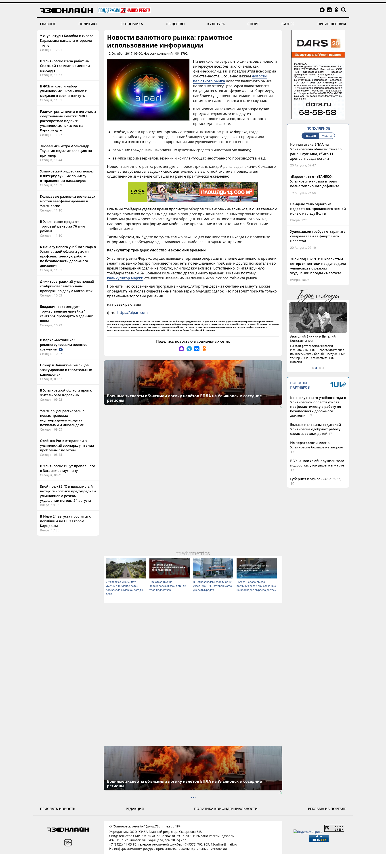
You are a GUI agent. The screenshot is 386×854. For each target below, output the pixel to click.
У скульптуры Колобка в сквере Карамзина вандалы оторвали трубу (67, 40)
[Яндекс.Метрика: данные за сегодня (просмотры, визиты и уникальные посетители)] (308, 831)
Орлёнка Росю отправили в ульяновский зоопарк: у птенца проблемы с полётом (67, 445)
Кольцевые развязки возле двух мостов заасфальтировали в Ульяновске (67, 201)
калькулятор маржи (125, 278)
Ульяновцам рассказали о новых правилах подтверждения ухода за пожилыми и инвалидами (62, 417)
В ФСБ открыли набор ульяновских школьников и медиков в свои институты (63, 91)
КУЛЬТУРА (216, 24)
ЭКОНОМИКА (131, 24)
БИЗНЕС (288, 24)
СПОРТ (253, 24)
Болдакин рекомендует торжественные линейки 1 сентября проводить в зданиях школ (66, 313)
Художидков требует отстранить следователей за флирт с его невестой (318, 236)
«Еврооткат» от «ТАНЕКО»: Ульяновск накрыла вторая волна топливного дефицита (314, 181)
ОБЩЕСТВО (175, 24)
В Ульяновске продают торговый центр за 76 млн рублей (62, 226)
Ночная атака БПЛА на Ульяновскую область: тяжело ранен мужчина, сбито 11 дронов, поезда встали (316, 151)
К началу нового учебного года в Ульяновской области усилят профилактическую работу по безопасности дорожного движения (68, 256)
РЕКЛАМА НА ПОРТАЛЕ (327, 808)
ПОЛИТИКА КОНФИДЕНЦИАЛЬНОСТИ (226, 808)
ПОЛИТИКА (88, 24)
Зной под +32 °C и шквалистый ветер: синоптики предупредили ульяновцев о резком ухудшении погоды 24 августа (68, 493)
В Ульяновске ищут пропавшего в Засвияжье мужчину (67, 468)
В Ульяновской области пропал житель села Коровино (66, 392)
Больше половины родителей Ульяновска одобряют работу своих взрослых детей (315, 429)
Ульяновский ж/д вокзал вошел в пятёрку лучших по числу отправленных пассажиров (67, 176)
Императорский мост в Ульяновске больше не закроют (317, 444)
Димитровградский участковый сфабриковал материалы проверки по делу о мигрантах (67, 286)
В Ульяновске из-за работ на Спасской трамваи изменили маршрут (65, 66)
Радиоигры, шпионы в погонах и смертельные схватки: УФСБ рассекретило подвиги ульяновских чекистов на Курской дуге (68, 120)
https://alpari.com (132, 312)
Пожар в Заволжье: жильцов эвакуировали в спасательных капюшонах (66, 370)
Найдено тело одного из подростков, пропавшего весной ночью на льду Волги (318, 209)
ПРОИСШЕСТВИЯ (331, 24)
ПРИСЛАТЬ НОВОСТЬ (57, 808)
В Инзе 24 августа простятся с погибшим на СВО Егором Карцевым (65, 521)
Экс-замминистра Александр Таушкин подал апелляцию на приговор (66, 151)
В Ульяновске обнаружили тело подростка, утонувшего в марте (317, 462)
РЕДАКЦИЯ (135, 808)
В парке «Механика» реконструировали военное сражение (63, 344)
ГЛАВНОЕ (48, 24)
